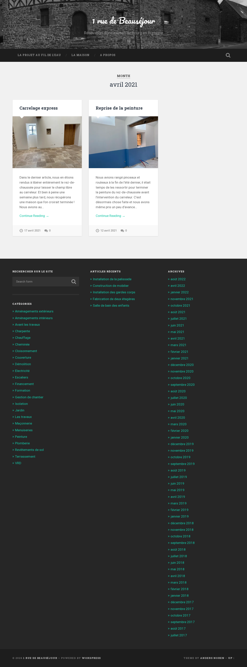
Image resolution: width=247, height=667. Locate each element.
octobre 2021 (180, 305)
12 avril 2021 (108, 230)
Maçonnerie (23, 423)
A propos (108, 55)
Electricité (22, 371)
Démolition (23, 364)
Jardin (19, 410)
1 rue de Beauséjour (123, 20)
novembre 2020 (182, 371)
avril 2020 (178, 417)
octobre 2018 (180, 536)
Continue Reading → (34, 216)
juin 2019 (177, 483)
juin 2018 (177, 563)
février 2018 (180, 589)
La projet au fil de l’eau (39, 55)
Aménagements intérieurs (34, 318)
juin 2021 (177, 325)
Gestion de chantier (29, 397)
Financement (24, 384)
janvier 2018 (180, 595)
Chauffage (22, 338)
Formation (22, 390)
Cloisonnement (26, 351)
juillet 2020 (179, 398)
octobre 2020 (180, 378)
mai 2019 (177, 490)
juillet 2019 (179, 477)
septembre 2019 (183, 464)
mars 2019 (179, 503)
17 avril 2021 (32, 230)
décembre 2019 (182, 444)
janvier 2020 (180, 437)
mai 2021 (177, 332)
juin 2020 (177, 404)
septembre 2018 (183, 543)
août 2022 (178, 279)
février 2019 (180, 510)
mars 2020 (179, 424)
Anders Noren (212, 657)
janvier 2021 (180, 358)
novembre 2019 (182, 450)
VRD (18, 463)
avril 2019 (178, 497)
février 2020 (180, 431)
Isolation (21, 404)
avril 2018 (178, 576)
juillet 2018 (179, 556)
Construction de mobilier (111, 286)
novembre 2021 (182, 299)
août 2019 (178, 470)
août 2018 (178, 549)
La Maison (80, 55)
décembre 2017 (182, 602)
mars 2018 (179, 582)
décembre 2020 (182, 365)
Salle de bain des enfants (111, 305)
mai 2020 (177, 411)
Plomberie (22, 443)
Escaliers (21, 377)
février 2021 (180, 352)
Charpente (22, 331)
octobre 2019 (180, 457)
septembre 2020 (183, 385)
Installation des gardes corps (114, 292)
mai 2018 (177, 569)
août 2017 (178, 628)
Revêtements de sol (29, 450)
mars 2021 (179, 345)
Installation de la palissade (112, 279)
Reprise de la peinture (119, 108)
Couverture (23, 357)
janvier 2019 (180, 516)
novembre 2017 (182, 609)
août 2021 (178, 312)
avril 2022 (178, 286)
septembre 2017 (183, 622)
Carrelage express (38, 108)
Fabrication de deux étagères (114, 299)
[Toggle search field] (228, 55)
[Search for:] (45, 281)
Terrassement (25, 456)
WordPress (91, 657)
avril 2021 (178, 338)
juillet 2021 (179, 318)
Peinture (21, 437)
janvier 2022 (180, 292)
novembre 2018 (182, 530)
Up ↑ (231, 657)
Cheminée (22, 344)
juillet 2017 (179, 635)
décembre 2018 (182, 523)
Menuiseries (24, 430)
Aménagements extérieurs (34, 311)
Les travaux (23, 417)
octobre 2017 (180, 615)
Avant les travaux (27, 324)
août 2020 (178, 391)
